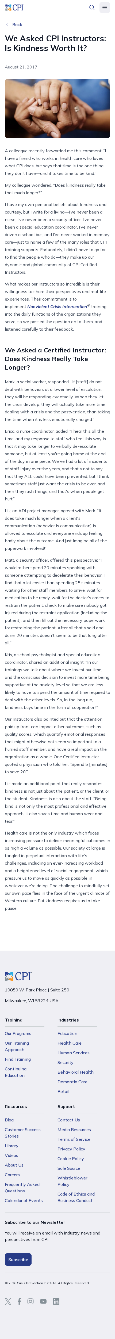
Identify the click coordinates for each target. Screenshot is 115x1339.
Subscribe (18, 1259)
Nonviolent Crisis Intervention (57, 306)
